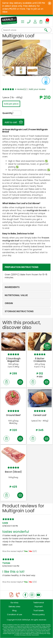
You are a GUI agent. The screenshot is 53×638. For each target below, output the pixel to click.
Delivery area (14, 606)
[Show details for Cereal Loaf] (40, 398)
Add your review (37, 89)
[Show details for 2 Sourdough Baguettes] (13, 341)
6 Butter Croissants (40, 360)
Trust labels (38, 610)
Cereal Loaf (39, 415)
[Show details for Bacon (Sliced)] (13, 455)
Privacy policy (38, 614)
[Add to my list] (6, 382)
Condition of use (14, 614)
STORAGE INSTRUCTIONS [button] (19, 311)
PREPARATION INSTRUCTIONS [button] (21, 267)
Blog (14, 610)
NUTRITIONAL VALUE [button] (16, 295)
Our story (14, 602)
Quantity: (4, 113)
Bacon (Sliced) (13, 471)
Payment (39, 606)
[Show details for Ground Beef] (13, 398)
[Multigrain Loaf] (9, 70)
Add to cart (12, 122)
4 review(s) (21, 89)
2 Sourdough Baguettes (13, 360)
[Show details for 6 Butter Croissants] (40, 341)
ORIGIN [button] (9, 303)
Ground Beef (13, 415)
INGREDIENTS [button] (12, 287)
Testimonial (38, 602)
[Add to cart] (20, 382)
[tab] (26, 267)
